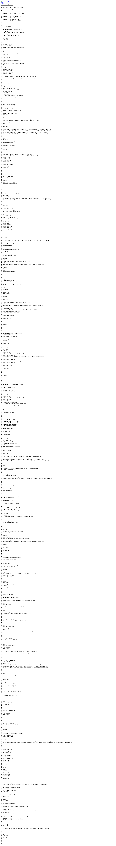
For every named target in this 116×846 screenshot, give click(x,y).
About (2, 2)
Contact (2, 3)
